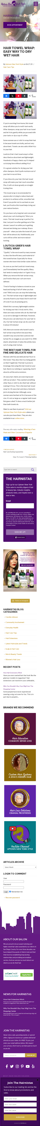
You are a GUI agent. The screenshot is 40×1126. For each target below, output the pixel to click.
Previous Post (9, 449)
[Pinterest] (22, 1067)
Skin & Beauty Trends (14, 654)
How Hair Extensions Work (12, 673)
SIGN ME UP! (20, 532)
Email (8, 501)
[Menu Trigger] (36, 4)
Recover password (13, 897)
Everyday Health (12, 627)
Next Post (32, 455)
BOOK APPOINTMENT (15, 25)
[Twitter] (12, 1067)
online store (19, 418)
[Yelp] (33, 1067)
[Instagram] (17, 1067)
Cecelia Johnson (12, 617)
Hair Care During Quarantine (13, 452)
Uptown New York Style (13, 5)
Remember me (17, 892)
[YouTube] (28, 1067)
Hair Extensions (12, 638)
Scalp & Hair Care (12, 649)
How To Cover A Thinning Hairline (25, 457)
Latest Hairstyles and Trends (16, 643)
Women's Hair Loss (13, 659)
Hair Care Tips (8, 67)
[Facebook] (7, 1067)
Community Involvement (15, 622)
